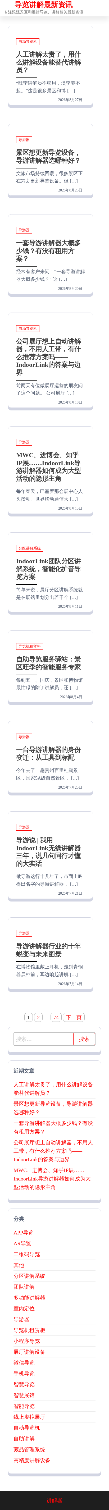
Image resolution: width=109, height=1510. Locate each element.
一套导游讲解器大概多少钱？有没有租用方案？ (48, 250)
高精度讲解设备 (32, 1460)
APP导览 (23, 1233)
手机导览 (24, 1373)
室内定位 (24, 1308)
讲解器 (54, 1500)
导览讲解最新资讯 (44, 5)
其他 (18, 1265)
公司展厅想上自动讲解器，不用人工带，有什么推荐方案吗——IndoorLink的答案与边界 (48, 357)
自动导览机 (28, 42)
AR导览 (22, 1243)
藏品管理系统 (29, 1449)
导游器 (24, 140)
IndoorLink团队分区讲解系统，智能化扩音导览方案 (48, 568)
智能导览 (24, 1406)
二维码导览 (26, 1254)
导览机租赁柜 (30, 646)
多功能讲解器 (29, 1298)
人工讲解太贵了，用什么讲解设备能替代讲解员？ (48, 62)
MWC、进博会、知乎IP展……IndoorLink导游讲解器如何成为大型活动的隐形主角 (52, 1178)
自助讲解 (24, 1439)
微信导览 (24, 1363)
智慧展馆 (24, 1395)
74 (56, 1017)
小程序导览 (26, 1341)
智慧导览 (24, 1384)
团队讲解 (24, 1287)
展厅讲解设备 (29, 1352)
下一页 (74, 1017)
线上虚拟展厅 (29, 1417)
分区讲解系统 (30, 548)
